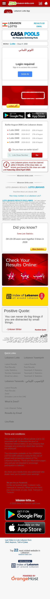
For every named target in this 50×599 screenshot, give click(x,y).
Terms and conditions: (15, 434)
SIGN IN (25, 74)
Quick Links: (10, 353)
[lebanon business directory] (25, 296)
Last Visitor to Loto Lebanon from (18, 541)
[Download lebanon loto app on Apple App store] (36, 118)
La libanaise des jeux (14, 203)
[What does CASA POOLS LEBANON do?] (25, 35)
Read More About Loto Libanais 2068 (25, 192)
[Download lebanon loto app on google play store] (14, 118)
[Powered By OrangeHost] (25, 581)
